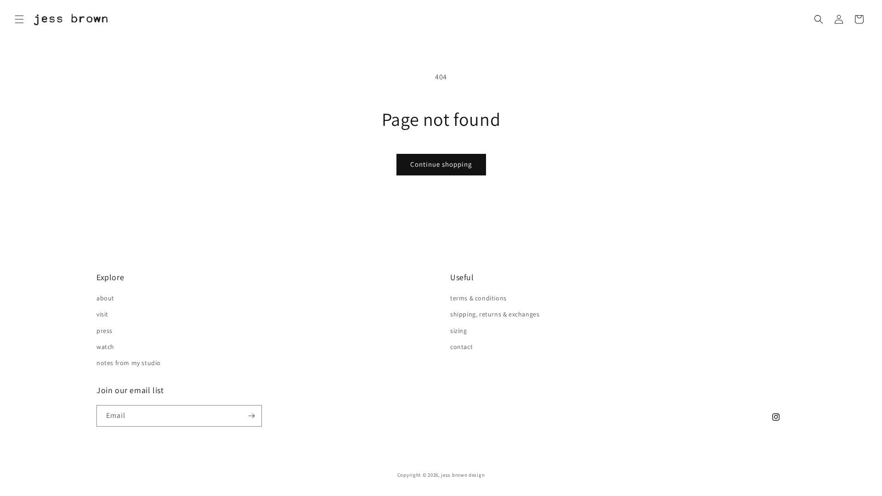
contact (461, 347)
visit (102, 314)
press (104, 331)
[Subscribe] (251, 416)
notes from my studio (128, 363)
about (105, 298)
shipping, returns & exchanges (494, 314)
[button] (19, 19)
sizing (458, 331)
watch (105, 347)
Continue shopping (441, 164)
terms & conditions (478, 298)
